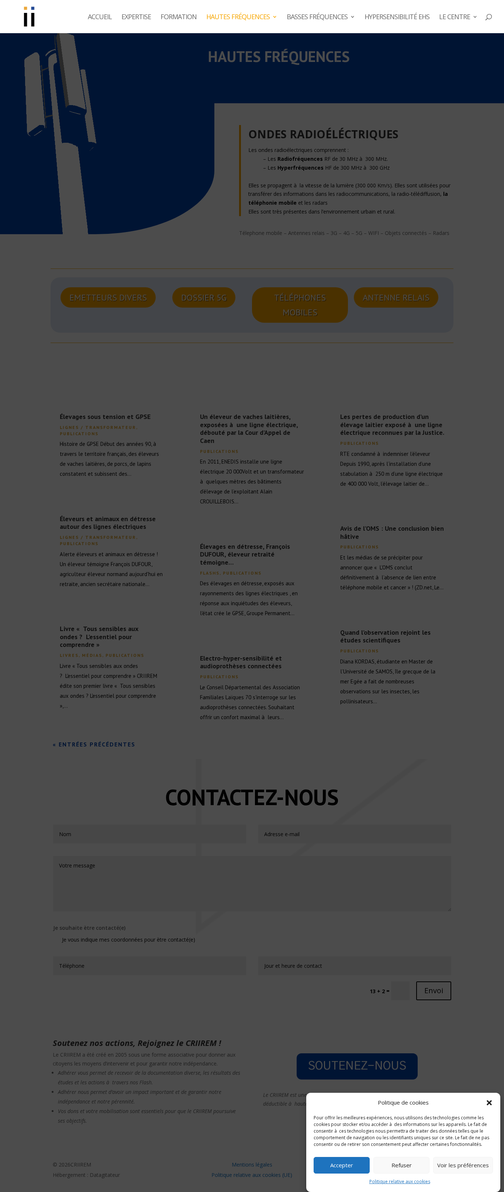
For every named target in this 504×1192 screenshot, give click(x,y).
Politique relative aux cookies (399, 1182)
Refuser (401, 1165)
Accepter (341, 1165)
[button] (489, 1102)
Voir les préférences (463, 1165)
